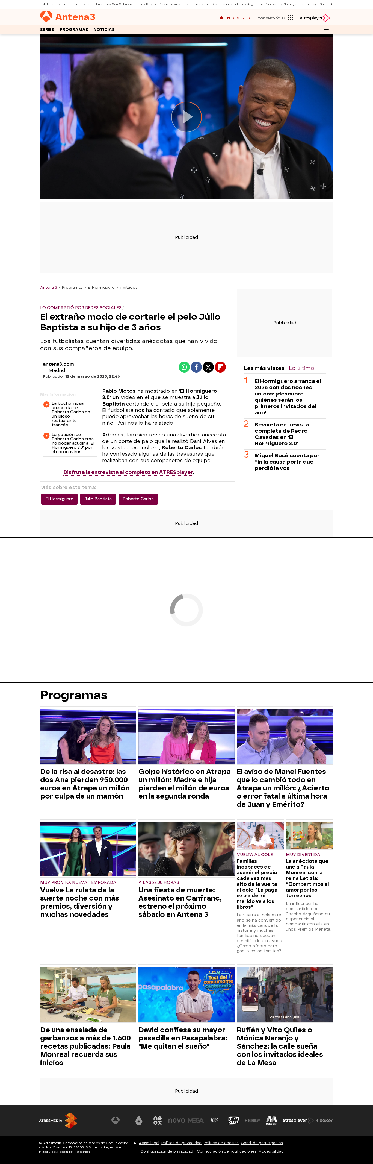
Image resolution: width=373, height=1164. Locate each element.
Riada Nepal (200, 4)
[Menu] (326, 29)
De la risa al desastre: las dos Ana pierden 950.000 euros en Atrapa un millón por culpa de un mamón (85, 783)
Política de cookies (221, 1143)
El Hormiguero (59, 499)
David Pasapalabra (174, 4)
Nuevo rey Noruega (281, 4)
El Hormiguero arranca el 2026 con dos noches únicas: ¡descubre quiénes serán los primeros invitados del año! (288, 397)
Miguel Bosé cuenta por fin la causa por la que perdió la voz (287, 461)
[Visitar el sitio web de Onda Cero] (234, 1120)
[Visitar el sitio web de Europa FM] (252, 1120)
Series (47, 29)
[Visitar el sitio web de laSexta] (139, 1120)
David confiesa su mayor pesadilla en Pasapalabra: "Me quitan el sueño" (182, 1038)
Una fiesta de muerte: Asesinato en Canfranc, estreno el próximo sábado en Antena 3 (180, 902)
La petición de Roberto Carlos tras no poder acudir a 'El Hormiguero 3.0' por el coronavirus (73, 443)
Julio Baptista (98, 499)
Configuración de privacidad (166, 1151)
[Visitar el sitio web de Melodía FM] (272, 1120)
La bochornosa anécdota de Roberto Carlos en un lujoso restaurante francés (71, 414)
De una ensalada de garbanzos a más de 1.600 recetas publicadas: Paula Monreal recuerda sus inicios (85, 1046)
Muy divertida (303, 854)
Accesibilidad (271, 1151)
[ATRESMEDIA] (58, 1120)
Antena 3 (48, 287)
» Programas (71, 287)
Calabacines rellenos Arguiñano (238, 4)
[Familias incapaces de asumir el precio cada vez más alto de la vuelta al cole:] (260, 836)
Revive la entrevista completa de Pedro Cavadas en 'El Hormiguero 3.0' (282, 434)
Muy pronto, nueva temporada (78, 882)
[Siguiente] (330, 4)
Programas (74, 29)
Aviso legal (149, 1143)
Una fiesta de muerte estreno (70, 4)
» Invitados (127, 287)
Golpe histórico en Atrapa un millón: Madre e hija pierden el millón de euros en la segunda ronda (184, 783)
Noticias (104, 29)
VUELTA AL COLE (255, 854)
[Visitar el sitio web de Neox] (157, 1120)
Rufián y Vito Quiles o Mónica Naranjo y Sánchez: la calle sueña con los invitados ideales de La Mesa (280, 1046)
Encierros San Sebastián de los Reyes (126, 4)
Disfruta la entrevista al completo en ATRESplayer (128, 472)
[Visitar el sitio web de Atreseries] (214, 1120)
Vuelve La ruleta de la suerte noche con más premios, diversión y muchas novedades (79, 902)
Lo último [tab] (301, 368)
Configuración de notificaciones (226, 1151)
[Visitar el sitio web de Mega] (196, 1120)
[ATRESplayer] (315, 18)
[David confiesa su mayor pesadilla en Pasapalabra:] (186, 995)
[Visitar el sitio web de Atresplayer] (298, 1120)
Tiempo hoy (308, 4)
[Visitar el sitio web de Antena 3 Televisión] (119, 1120)
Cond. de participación (262, 1143)
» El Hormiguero (99, 287)
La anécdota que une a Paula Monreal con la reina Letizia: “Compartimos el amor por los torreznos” (307, 878)
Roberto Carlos (138, 499)
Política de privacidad (181, 1143)
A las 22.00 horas (158, 882)
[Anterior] (43, 4)
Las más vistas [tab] (264, 368)
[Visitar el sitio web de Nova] (176, 1120)
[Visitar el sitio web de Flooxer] (324, 1120)
